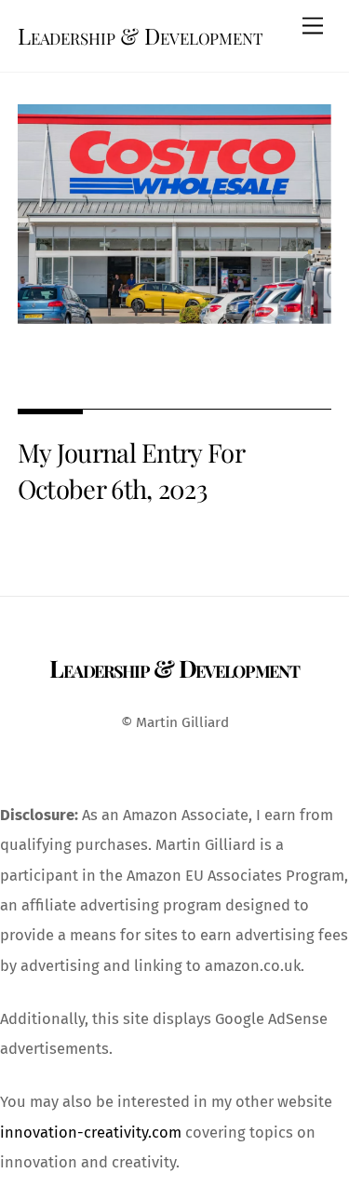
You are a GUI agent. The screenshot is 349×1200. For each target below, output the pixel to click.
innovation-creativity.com (90, 1132)
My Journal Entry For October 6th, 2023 (131, 470)
